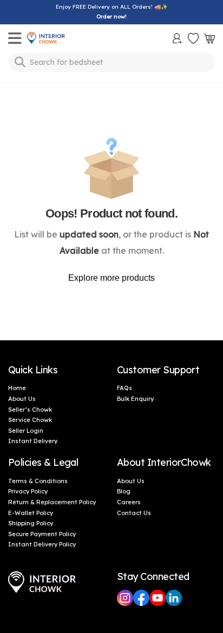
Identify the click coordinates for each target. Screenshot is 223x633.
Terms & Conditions (38, 481)
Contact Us (134, 513)
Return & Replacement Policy (52, 502)
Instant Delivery (32, 441)
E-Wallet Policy (30, 513)
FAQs (124, 388)
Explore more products (111, 277)
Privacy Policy (28, 491)
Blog (123, 491)
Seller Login (25, 430)
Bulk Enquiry (135, 399)
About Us (22, 399)
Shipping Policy (30, 523)
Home (17, 388)
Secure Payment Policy (42, 534)
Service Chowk (30, 420)
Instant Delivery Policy (42, 544)
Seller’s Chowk (30, 409)
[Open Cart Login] (209, 38)
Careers (129, 502)
